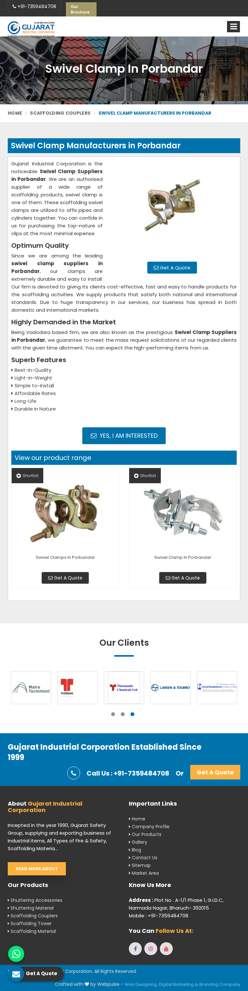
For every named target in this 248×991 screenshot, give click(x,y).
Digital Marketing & (178, 984)
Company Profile (150, 826)
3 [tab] (132, 714)
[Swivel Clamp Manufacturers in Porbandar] (172, 208)
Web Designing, (141, 984)
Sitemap (140, 865)
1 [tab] (113, 714)
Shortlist (30, 475)
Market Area (144, 873)
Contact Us (143, 857)
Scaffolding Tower (30, 923)
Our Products (145, 834)
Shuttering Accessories (35, 900)
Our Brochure (80, 9)
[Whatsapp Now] (16, 954)
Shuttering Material (31, 908)
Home (15, 113)
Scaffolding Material (32, 931)
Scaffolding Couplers (60, 113)
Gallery (138, 842)
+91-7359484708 (36, 6)
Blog (135, 850)
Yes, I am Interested (128, 436)
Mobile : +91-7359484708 (158, 915)
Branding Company (219, 984)
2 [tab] (123, 714)
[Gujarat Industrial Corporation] (31, 29)
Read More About (37, 869)
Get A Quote (175, 267)
